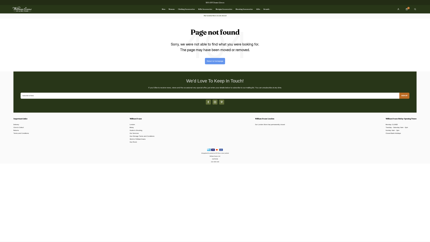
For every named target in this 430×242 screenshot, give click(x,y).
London (132, 124)
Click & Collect (18, 127)
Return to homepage (215, 61)
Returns (16, 130)
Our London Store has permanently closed (270, 124)
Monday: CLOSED (392, 124)
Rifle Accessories (205, 9)
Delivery (16, 124)
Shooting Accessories (244, 9)
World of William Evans (138, 139)
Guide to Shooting (136, 130)
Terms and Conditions (21, 133)
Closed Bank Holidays (393, 133)
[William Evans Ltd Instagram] (215, 102)
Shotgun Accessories (224, 9)
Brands (266, 9)
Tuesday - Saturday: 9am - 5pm (397, 127)
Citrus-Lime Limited (223, 153)
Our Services (134, 133)
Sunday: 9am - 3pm (392, 130)
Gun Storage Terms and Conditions (142, 136)
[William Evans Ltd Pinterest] (221, 102)
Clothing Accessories (186, 9)
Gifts (258, 9)
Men (163, 9)
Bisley (132, 127)
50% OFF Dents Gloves (215, 2)
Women (172, 9)
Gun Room (133, 142)
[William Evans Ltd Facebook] (208, 102)
